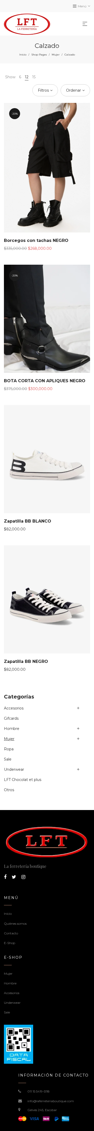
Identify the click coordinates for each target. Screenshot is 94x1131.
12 (26, 77)
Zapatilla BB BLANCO (27, 521)
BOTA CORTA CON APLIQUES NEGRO (44, 380)
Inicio (22, 54)
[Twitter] (14, 877)
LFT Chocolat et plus (22, 779)
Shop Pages (39, 54)
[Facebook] (5, 877)
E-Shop (9, 943)
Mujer (56, 54)
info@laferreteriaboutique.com (50, 1101)
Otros (9, 790)
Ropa (9, 749)
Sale (7, 759)
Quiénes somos (15, 923)
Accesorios (14, 708)
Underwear (14, 769)
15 (34, 77)
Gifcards (11, 718)
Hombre (11, 728)
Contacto (11, 933)
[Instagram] (23, 877)
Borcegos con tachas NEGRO (36, 240)
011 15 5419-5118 (38, 1091)
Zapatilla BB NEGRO (26, 661)
